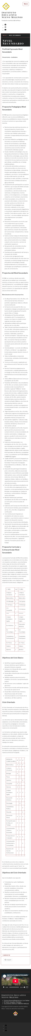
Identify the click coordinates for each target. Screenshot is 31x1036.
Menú (26, 4)
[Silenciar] (24, 987)
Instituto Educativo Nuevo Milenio (12, 14)
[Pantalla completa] (27, 987)
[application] (15, 981)
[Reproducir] (4, 987)
